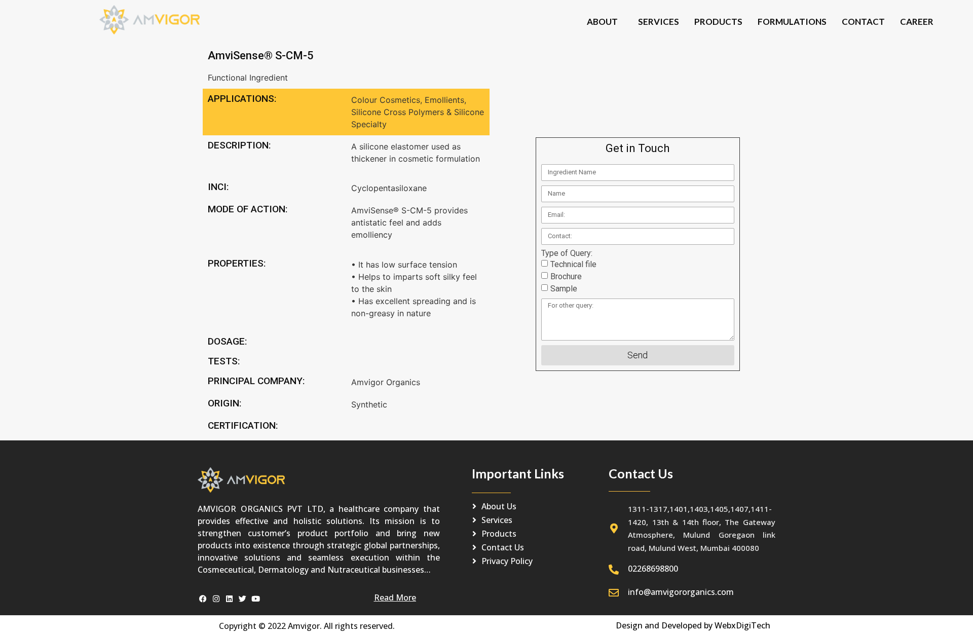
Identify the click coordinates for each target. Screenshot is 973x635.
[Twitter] (242, 598)
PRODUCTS (718, 21)
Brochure (566, 276)
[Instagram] (216, 598)
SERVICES (658, 21)
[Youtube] (255, 598)
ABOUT (602, 21)
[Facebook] (203, 598)
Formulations (792, 21)
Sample (563, 288)
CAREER (916, 21)
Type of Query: (566, 253)
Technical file (573, 264)
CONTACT (863, 21)
